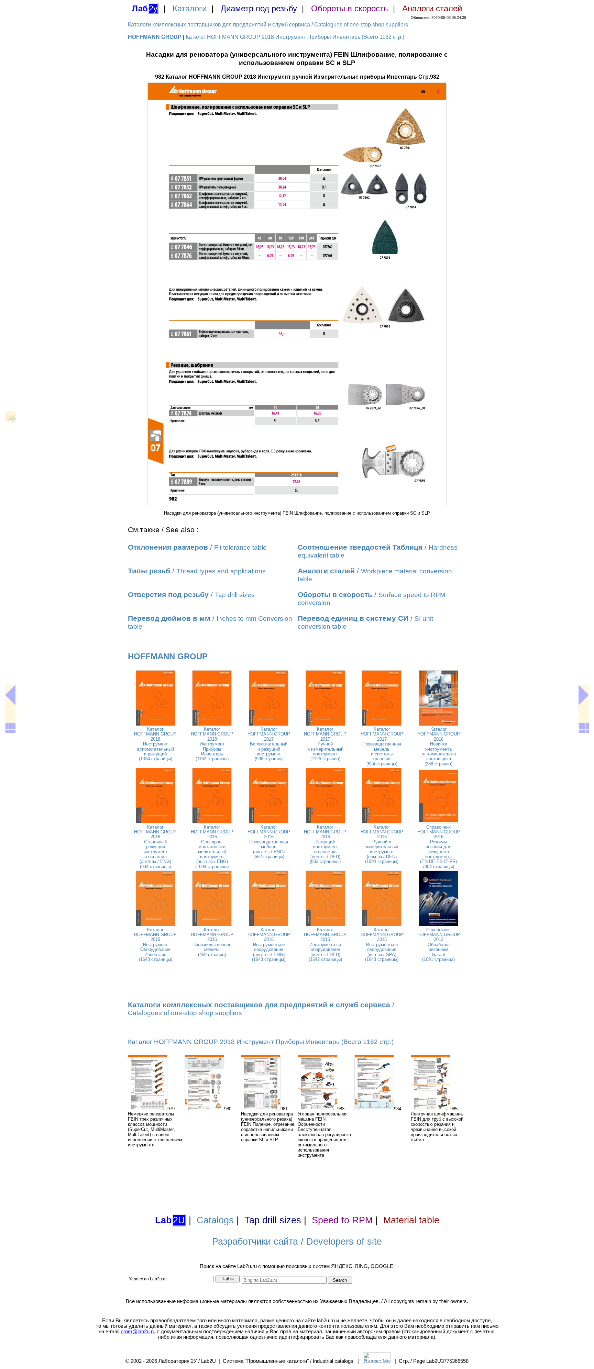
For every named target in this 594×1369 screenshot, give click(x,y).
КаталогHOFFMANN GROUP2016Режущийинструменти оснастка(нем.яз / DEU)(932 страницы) (325, 844)
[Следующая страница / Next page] (584, 695)
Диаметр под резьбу (259, 8)
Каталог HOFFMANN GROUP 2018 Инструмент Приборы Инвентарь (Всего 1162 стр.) (295, 37)
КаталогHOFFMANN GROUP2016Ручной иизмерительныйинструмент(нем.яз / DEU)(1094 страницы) (382, 844)
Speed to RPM (342, 1220)
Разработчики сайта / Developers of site (297, 1241)
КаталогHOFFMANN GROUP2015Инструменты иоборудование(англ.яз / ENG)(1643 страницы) (269, 944)
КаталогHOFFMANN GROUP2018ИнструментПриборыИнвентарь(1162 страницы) (212, 744)
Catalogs (215, 1220)
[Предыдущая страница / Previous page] (10, 695)
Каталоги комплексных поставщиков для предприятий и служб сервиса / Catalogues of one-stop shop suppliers (268, 24)
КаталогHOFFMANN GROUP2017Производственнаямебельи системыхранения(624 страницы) (382, 746)
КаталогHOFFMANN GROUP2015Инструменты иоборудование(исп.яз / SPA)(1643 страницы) (382, 944)
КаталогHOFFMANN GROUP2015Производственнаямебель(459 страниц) (212, 942)
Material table (411, 1220)
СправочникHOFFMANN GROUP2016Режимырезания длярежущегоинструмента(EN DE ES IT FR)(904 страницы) (438, 846)
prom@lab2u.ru (138, 1331)
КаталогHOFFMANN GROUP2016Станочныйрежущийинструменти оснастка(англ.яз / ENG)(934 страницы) (155, 846)
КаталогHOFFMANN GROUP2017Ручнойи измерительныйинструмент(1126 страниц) (325, 744)
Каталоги (190, 8)
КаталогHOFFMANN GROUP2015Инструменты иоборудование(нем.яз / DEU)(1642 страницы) (325, 944)
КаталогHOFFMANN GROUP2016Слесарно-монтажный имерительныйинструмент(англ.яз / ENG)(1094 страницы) (212, 846)
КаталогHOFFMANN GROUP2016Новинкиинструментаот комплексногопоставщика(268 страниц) (438, 746)
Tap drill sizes (272, 1220)
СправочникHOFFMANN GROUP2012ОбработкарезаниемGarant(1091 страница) (438, 944)
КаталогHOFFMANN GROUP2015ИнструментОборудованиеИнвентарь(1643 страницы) (155, 944)
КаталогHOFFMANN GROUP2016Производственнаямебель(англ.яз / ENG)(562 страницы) (269, 841)
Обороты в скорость (349, 8)
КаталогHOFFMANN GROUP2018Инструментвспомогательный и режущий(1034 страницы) (155, 744)
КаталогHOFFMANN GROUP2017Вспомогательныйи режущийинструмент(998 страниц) (269, 744)
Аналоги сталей (432, 8)
